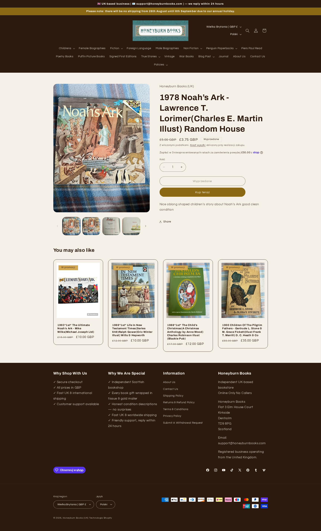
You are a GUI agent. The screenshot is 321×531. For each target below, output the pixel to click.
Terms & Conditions (175, 409)
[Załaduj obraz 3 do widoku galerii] (111, 226)
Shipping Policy (173, 395)
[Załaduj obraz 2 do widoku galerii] (91, 226)
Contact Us (170, 389)
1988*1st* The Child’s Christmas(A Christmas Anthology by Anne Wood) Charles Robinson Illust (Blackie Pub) (185, 331)
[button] (66, 48)
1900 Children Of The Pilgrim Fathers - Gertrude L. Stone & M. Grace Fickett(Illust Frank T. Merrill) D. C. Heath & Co (242, 330)
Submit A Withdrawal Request (183, 422)
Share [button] (167, 221)
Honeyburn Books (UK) (75, 518)
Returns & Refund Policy (179, 402)
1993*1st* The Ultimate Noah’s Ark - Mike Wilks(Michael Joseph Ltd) (75, 328)
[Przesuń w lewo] (57, 226)
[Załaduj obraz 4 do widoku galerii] (131, 226)
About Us (169, 382)
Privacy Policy (172, 416)
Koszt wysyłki (198, 145)
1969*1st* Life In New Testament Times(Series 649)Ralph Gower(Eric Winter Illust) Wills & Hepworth (132, 330)
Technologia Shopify (100, 518)
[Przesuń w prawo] (146, 226)
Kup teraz (202, 192)
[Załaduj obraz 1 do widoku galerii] (71, 226)
